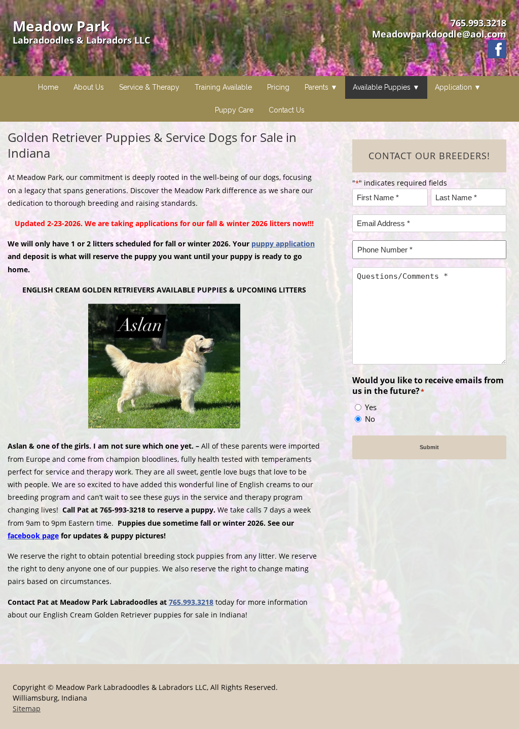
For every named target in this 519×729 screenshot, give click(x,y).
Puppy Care (234, 110)
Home (48, 87)
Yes (371, 407)
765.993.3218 (478, 23)
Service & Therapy (149, 87)
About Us (88, 87)
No (370, 419)
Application (453, 87)
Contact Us (287, 110)
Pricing (278, 87)
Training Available (223, 87)
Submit (429, 447)
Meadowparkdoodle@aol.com (439, 34)
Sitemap (27, 708)
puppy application (283, 243)
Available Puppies (382, 87)
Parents (316, 87)
